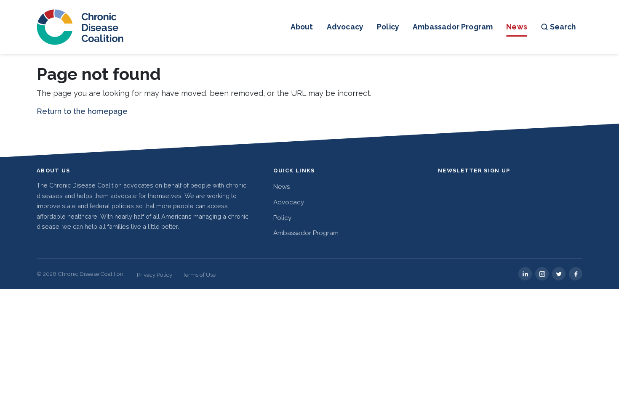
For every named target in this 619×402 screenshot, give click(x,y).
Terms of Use (199, 274)
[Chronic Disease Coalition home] (81, 27)
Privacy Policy (154, 274)
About (302, 26)
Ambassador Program (453, 26)
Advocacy (345, 26)
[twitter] (559, 273)
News (516, 26)
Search (563, 26)
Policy (388, 26)
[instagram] (542, 273)
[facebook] (575, 273)
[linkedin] (525, 273)
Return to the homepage (82, 111)
